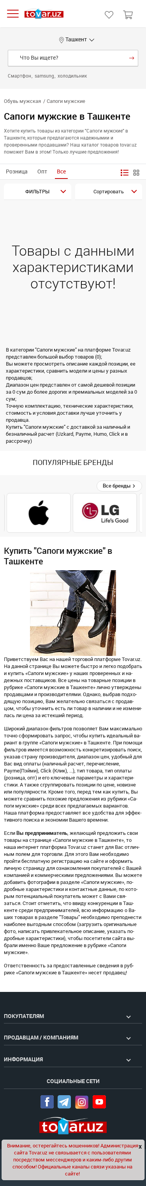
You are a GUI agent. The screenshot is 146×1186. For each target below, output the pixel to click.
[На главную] (44, 13)
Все (61, 171)
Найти (131, 58)
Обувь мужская (22, 101)
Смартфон (20, 76)
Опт (42, 171)
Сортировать (108, 191)
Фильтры (37, 191)
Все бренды (117, 486)
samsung (45, 76)
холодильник (72, 76)
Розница (17, 171)
